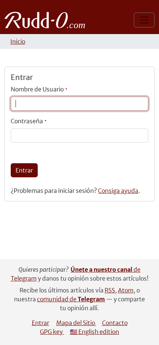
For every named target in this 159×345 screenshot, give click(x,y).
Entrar (24, 170)
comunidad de (71, 299)
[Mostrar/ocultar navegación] (144, 20)
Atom (125, 290)
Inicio (17, 41)
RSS (110, 290)
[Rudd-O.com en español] (46, 20)
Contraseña (27, 121)
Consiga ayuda (118, 190)
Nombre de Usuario (38, 89)
